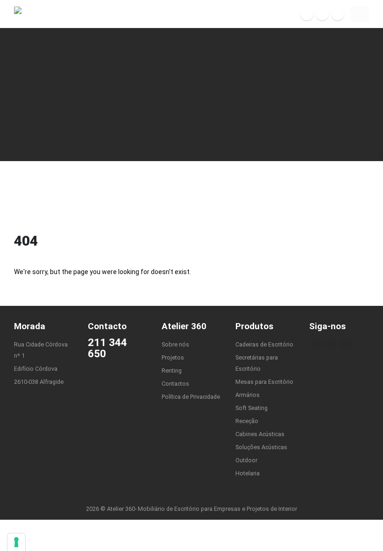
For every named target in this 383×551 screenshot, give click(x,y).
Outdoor (246, 460)
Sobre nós (175, 344)
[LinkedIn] (337, 14)
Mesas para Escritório (264, 381)
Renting (172, 370)
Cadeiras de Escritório (264, 344)
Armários (247, 394)
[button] (360, 14)
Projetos (173, 357)
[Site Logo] (35, 14)
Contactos (175, 383)
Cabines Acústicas (259, 434)
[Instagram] (322, 14)
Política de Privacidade (191, 396)
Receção (246, 420)
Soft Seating (251, 407)
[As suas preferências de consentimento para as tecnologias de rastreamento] (16, 542)
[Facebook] (306, 14)
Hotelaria (247, 473)
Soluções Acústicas (261, 447)
